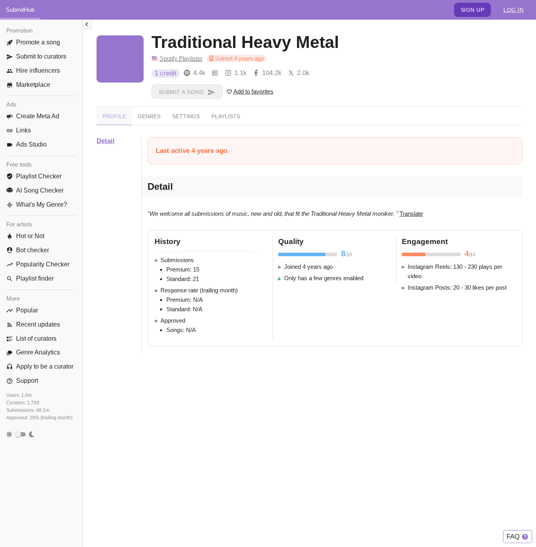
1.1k (240, 73)
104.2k (272, 73)
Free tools (19, 164)
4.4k (199, 73)
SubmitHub (20, 9)
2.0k (303, 73)
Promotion (19, 30)
